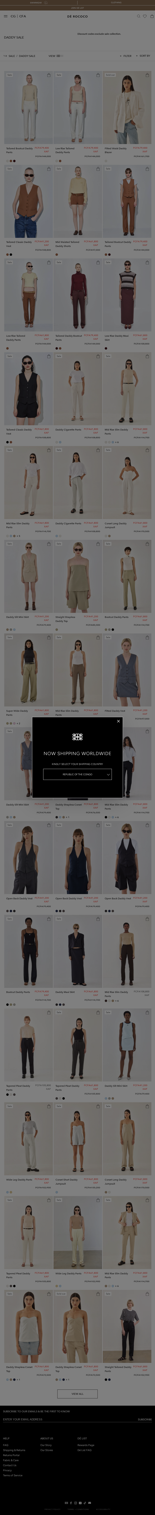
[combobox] (77, 774)
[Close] (118, 721)
